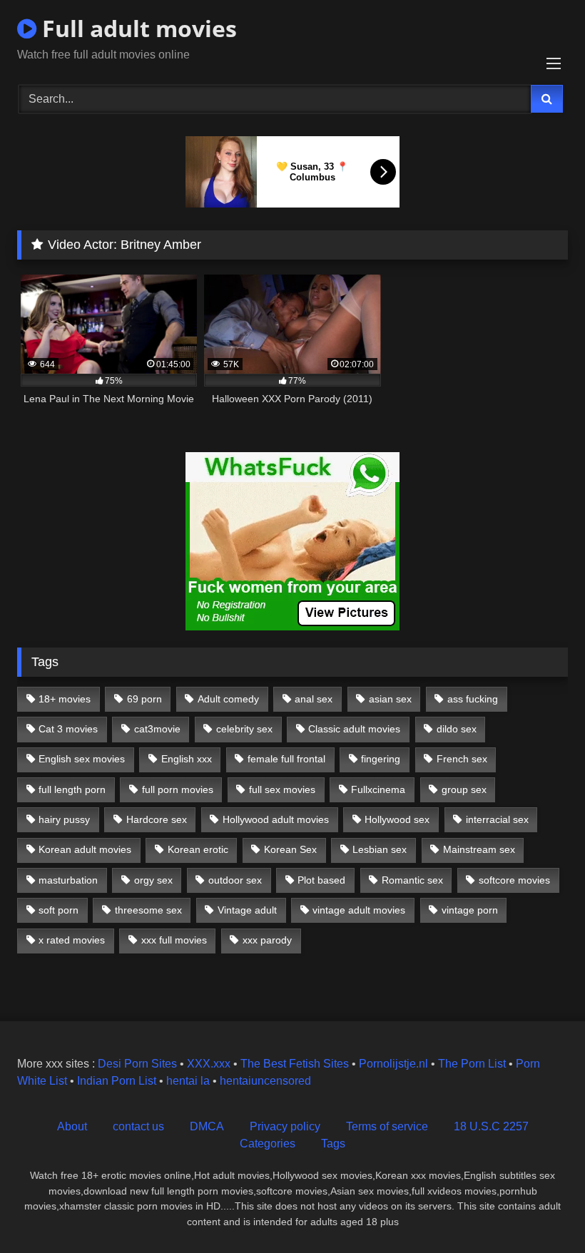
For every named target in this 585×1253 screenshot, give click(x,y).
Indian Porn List (116, 1081)
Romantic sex (412, 880)
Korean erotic (198, 849)
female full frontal (286, 758)
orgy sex (153, 880)
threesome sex (148, 910)
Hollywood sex (397, 819)
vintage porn (470, 910)
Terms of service (387, 1126)
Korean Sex (290, 849)
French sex (462, 758)
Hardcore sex (156, 819)
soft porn (58, 910)
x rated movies (72, 940)
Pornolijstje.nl (393, 1064)
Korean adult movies (85, 849)
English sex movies (82, 758)
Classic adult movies (354, 729)
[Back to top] (540, 1210)
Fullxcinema (378, 789)
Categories (267, 1143)
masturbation (68, 880)
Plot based (321, 880)
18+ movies (65, 699)
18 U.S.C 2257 (491, 1126)
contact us (138, 1126)
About (72, 1126)
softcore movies (514, 880)
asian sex (390, 699)
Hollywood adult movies (276, 819)
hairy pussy (64, 819)
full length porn (72, 789)
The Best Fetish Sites (294, 1064)
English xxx (186, 758)
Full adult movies (136, 28)
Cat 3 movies (68, 729)
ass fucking (472, 699)
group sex (464, 789)
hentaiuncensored (265, 1081)
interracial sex (497, 819)
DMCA (207, 1126)
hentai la (188, 1081)
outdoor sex (235, 880)
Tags (333, 1143)
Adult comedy (228, 699)
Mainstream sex (479, 849)
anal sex (313, 699)
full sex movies (282, 789)
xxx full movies (174, 940)
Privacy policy (285, 1126)
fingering (380, 758)
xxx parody (267, 940)
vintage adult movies (358, 910)
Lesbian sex (379, 849)
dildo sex (457, 729)
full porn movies (177, 789)
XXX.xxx (208, 1064)
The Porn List (472, 1064)
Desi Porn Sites (137, 1064)
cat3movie (157, 729)
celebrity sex (244, 729)
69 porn (144, 699)
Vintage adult (247, 910)
